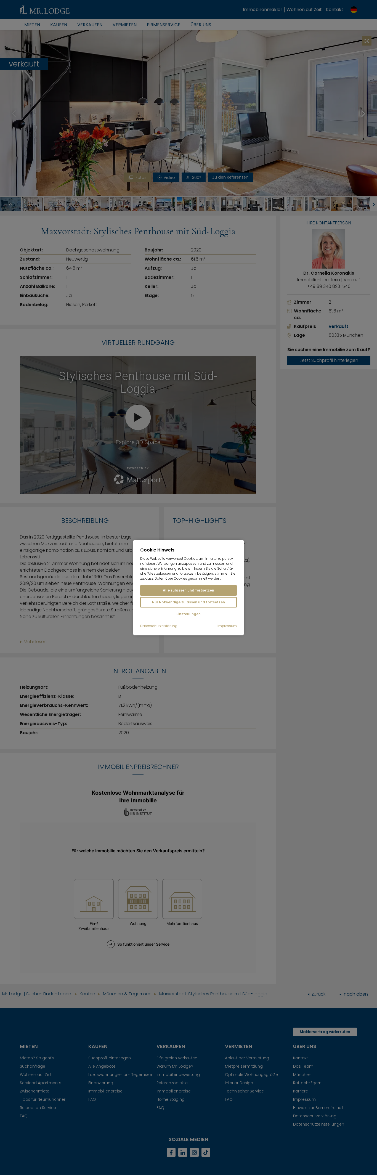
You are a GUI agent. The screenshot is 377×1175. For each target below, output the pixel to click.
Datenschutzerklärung (158, 626)
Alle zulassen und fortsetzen (188, 590)
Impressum (227, 626)
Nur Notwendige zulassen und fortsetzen (188, 602)
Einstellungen (188, 614)
